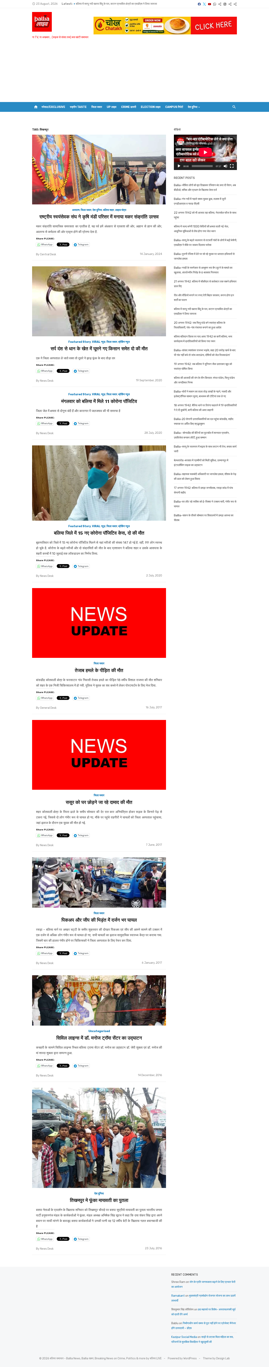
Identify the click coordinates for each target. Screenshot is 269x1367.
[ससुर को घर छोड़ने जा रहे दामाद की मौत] (99, 755)
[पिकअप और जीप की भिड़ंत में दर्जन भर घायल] (99, 882)
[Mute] (225, 166)
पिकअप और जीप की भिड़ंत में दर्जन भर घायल (99, 920)
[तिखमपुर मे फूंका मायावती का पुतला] (99, 1138)
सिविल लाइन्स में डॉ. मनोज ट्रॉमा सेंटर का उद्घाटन (99, 1038)
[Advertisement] (134, 72)
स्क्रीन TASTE (78, 107)
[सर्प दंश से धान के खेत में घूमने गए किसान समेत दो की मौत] (99, 301)
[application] (205, 152)
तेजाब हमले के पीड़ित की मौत (99, 670)
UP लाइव (111, 107)
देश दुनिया (192, 107)
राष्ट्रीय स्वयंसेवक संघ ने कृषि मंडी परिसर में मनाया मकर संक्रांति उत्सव (99, 217)
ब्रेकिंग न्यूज (124, 342)
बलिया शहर (108, 210)
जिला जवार (96, 107)
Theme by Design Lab (216, 1358)
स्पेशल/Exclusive (53, 107)
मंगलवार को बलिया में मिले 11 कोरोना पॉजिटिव (99, 401)
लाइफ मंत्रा (120, 210)
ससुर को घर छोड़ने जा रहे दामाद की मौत (99, 802)
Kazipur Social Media (184, 1337)
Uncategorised (99, 1031)
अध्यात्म (76, 210)
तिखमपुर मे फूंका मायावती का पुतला (99, 1200)
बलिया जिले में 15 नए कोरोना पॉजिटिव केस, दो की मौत (99, 533)
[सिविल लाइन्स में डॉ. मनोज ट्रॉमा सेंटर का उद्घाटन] (99, 1000)
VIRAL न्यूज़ (98, 342)
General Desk (48, 708)
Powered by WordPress (182, 1358)
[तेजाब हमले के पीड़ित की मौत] (99, 623)
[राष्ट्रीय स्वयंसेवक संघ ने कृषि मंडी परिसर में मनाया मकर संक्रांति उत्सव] (99, 170)
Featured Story (79, 342)
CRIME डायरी (128, 107)
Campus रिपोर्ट (174, 107)
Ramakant (178, 1295)
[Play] (179, 166)
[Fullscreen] (232, 166)
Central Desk (48, 254)
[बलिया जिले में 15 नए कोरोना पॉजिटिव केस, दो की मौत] (99, 483)
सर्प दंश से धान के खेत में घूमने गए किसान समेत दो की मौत (99, 348)
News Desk (47, 380)
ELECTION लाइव (150, 107)
